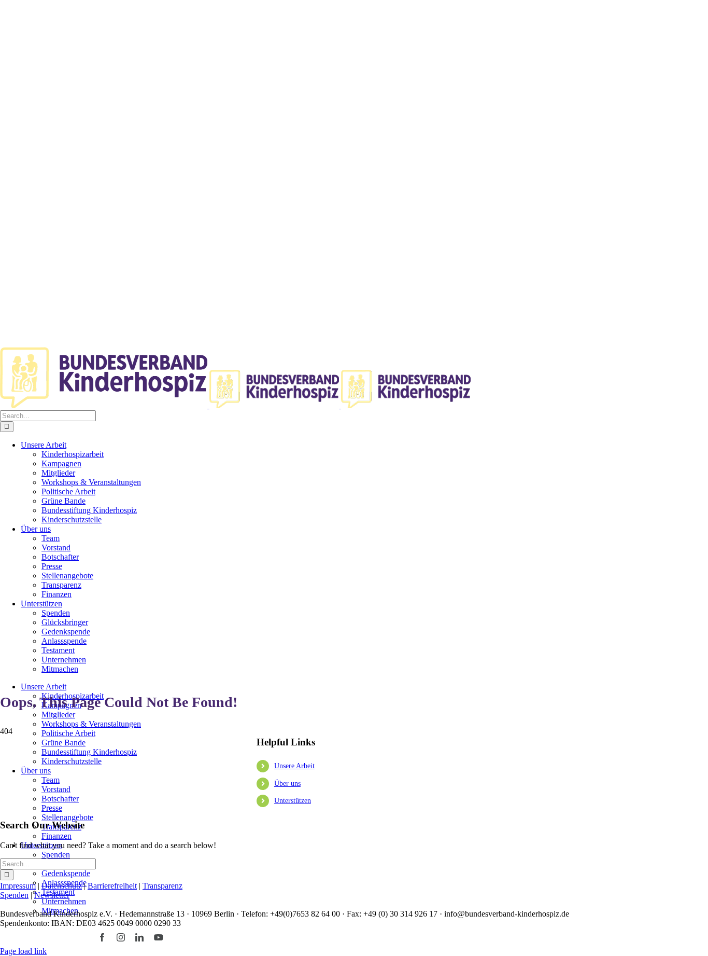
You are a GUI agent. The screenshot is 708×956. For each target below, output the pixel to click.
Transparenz (162, 885)
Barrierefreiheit (112, 885)
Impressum (18, 885)
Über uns (287, 783)
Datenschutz (61, 885)
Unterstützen (292, 801)
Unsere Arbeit (294, 766)
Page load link (23, 951)
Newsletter (51, 895)
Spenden (14, 895)
